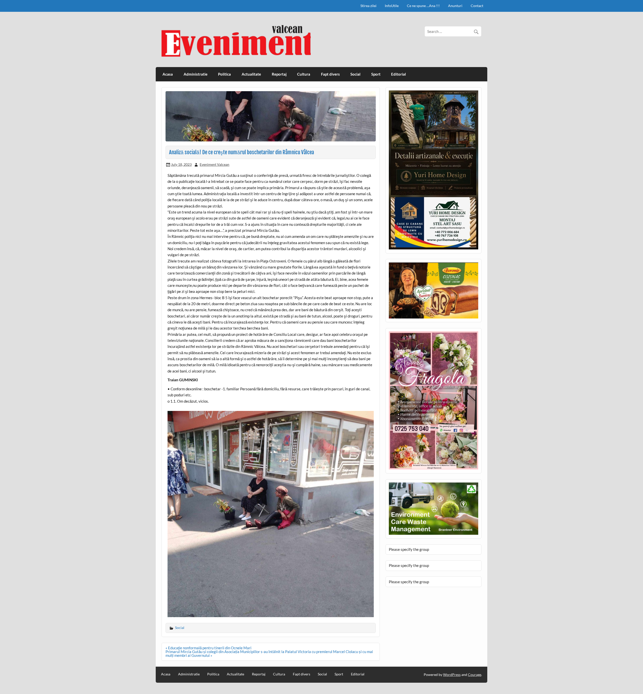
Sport (376, 74)
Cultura (303, 74)
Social (355, 74)
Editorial (398, 74)
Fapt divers (330, 74)
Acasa (168, 74)
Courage (474, 674)
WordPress (452, 674)
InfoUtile (392, 6)
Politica (224, 74)
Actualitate (251, 74)
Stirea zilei (368, 6)
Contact (477, 6)
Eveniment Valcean (214, 164)
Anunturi (455, 6)
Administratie (195, 74)
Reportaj (279, 74)
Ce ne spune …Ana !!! (423, 6)
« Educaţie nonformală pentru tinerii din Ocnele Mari (208, 648)
